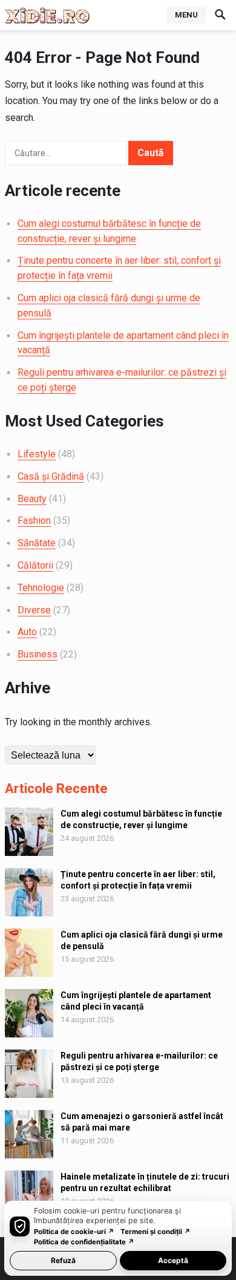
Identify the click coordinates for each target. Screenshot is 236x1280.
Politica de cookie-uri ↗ (74, 1231)
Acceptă (173, 1260)
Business (37, 654)
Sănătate (37, 543)
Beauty (32, 498)
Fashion (34, 520)
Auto (27, 632)
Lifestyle (37, 454)
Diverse (34, 610)
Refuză (63, 1260)
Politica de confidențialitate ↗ (84, 1242)
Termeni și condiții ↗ (155, 1231)
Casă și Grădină (51, 476)
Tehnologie (41, 587)
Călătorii (35, 565)
